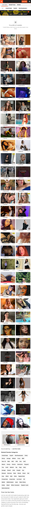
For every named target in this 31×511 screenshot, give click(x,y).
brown (24, 473)
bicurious (9, 473)
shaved (9, 470)
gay (23, 470)
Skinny (3, 458)
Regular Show (22, 476)
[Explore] (1, 1)
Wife (17, 461)
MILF (13, 461)
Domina (13, 464)
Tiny (3, 467)
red (28, 473)
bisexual (4, 473)
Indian (3, 485)
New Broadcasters (23, 8)
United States (9, 8)
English (15, 8)
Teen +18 (4, 461)
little (13, 470)
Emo (21, 461)
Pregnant (26, 464)
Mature (3, 464)
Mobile (3, 482)
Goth (24, 461)
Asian (16, 482)
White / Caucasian (15, 485)
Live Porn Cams (16, 449)
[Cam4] (8, 1)
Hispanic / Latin (24, 485)
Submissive (19, 464)
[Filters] (2, 8)
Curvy (19, 458)
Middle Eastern (10, 482)
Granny (8, 464)
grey (3, 476)
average (3, 470)
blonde (19, 473)
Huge (20, 467)
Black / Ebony (23, 482)
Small (7, 467)
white (7, 476)
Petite (26, 455)
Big (16, 467)
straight (18, 470)
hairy (24, 467)
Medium (12, 467)
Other (15, 476)
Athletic (14, 458)
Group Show (12, 479)
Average (8, 458)
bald (11, 476)
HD (24, 479)
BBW (23, 458)
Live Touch (19, 479)
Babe (9, 461)
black (14, 473)
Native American (5, 488)
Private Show (5, 479)
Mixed (8, 485)
